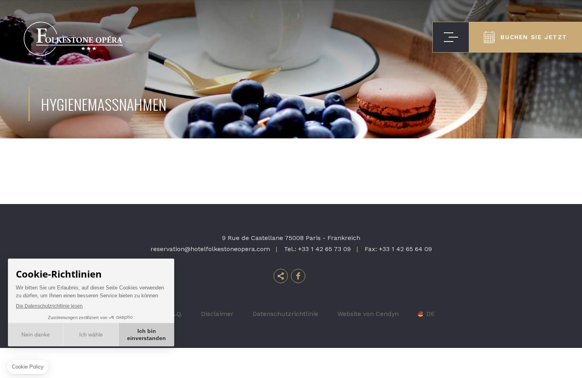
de (430, 314)
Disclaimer (217, 314)
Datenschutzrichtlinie (285, 314)
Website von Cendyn (368, 314)
